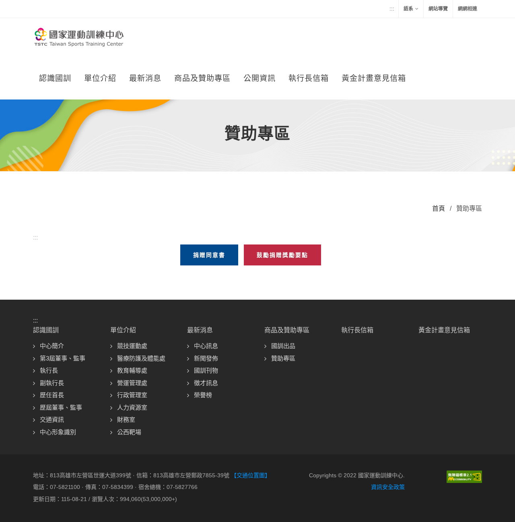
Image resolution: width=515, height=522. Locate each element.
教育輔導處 (132, 370)
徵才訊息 (206, 382)
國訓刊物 (206, 370)
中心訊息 (206, 345)
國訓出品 (283, 345)
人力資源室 (132, 407)
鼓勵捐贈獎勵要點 (282, 255)
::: (391, 9)
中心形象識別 (58, 432)
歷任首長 (52, 395)
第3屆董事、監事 (62, 358)
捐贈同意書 (209, 255)
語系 (408, 9)
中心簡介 (52, 345)
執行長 (49, 370)
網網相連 (467, 9)
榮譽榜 (203, 395)
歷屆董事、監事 (61, 407)
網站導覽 (438, 9)
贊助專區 (283, 358)
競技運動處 (132, 345)
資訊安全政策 (388, 487)
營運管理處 (132, 382)
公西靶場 (129, 432)
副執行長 (52, 382)
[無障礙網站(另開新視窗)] (464, 476)
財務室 (126, 419)
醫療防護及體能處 (141, 358)
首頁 (438, 208)
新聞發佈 (206, 358)
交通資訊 (52, 419)
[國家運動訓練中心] (78, 38)
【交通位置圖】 (250, 475)
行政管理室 (132, 395)
